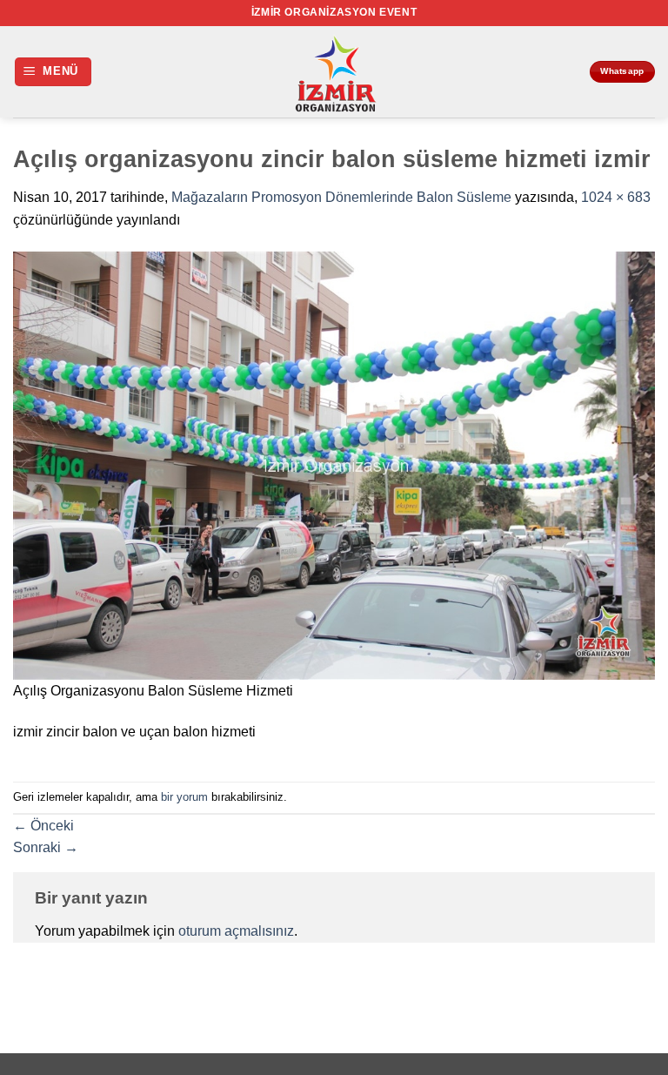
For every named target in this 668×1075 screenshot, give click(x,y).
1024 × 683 (616, 197)
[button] (53, 71)
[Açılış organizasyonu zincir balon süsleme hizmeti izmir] (334, 465)
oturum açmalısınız (236, 931)
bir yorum (184, 796)
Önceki (43, 825)
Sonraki (45, 847)
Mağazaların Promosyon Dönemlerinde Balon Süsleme (341, 197)
